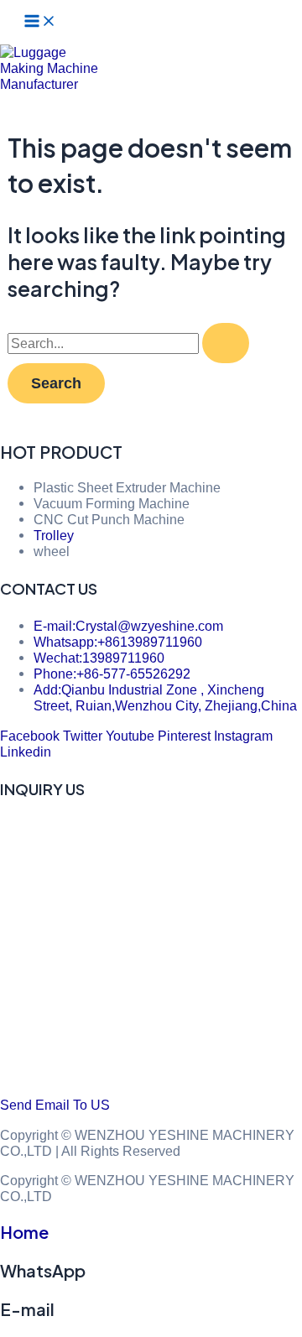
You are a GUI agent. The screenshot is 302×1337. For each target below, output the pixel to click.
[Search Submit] (225, 343)
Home (24, 1231)
